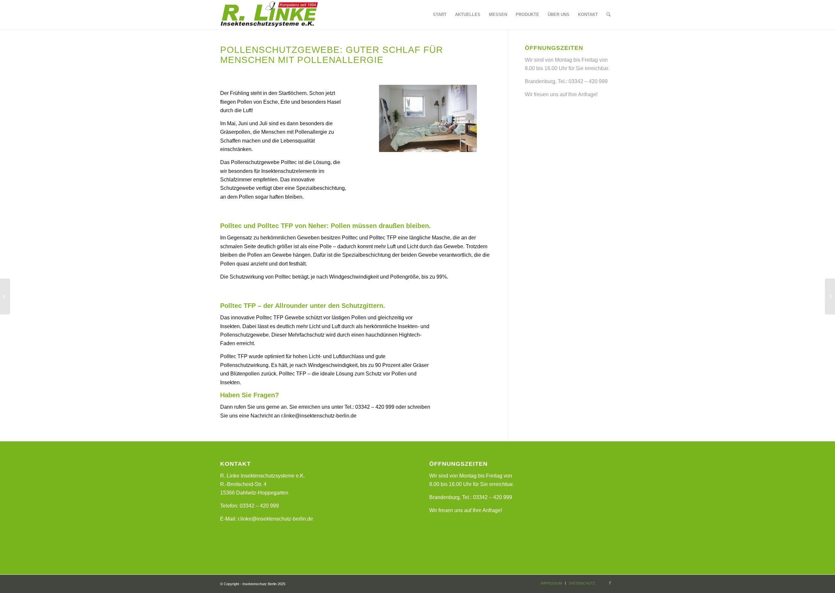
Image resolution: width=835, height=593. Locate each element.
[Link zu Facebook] (610, 583)
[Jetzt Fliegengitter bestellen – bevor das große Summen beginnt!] (830, 296)
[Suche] (608, 14)
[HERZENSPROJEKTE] (5, 296)
